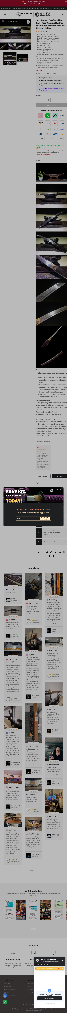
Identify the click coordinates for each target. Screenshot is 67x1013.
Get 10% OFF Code (45, 518)
